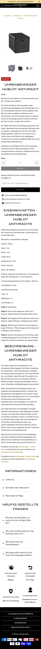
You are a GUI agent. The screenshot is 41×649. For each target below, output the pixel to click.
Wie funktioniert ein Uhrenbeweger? (14, 543)
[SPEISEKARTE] (2, 5)
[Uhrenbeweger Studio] (20, 5)
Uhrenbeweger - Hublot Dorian (25, 456)
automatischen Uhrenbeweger (12, 452)
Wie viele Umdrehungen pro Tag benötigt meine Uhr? (19, 532)
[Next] (38, 41)
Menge (3, 158)
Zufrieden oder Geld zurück (17, 487)
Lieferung (9, 479)
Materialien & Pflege (14, 495)
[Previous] (2, 41)
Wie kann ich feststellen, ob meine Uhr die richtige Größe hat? (18, 520)
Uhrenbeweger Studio (22, 634)
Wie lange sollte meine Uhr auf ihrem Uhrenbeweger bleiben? (18, 553)
